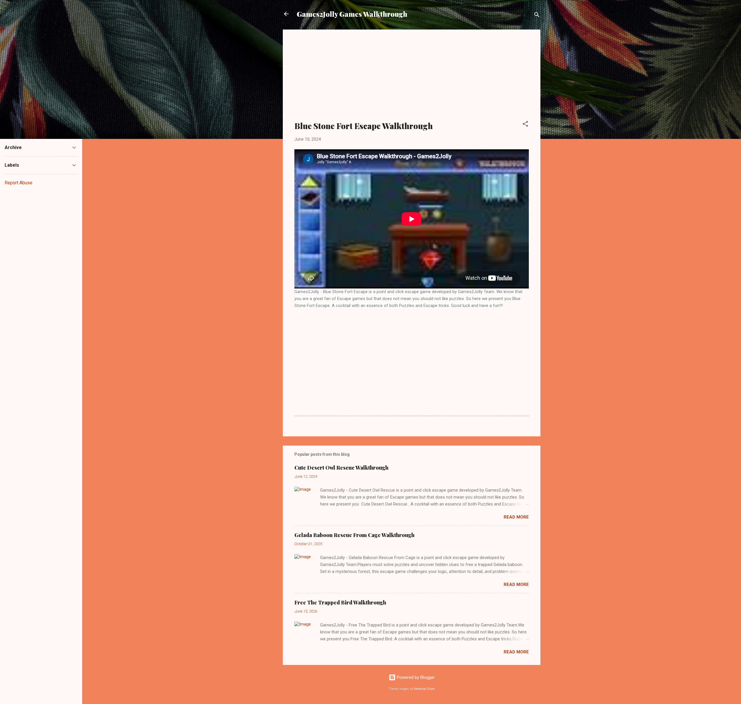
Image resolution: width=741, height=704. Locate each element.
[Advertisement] (411, 78)
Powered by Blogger (415, 677)
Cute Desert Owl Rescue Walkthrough (341, 467)
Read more (516, 517)
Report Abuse (18, 182)
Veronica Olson (424, 689)
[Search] (536, 16)
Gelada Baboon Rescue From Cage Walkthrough (354, 535)
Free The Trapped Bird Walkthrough (340, 602)
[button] (525, 124)
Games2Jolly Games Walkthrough (352, 14)
